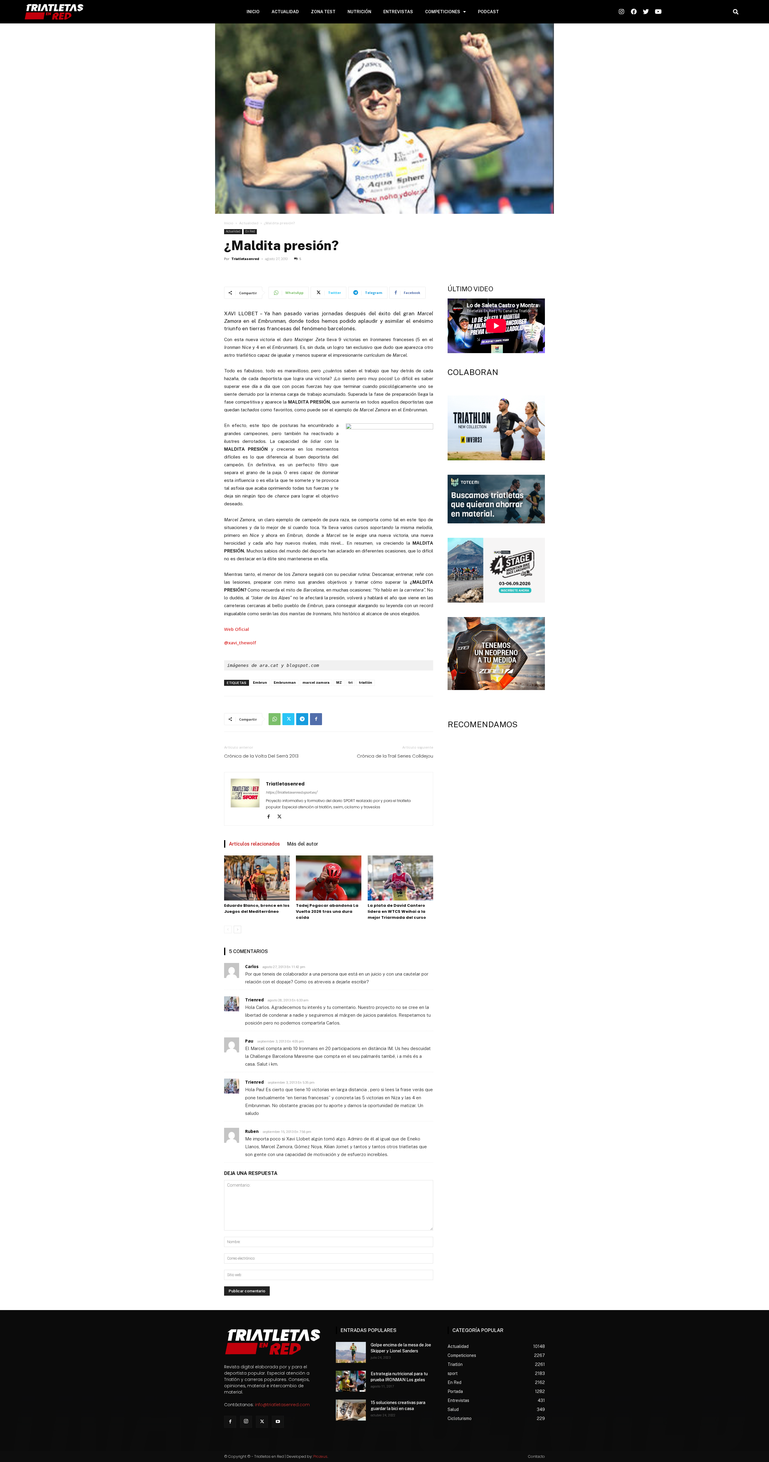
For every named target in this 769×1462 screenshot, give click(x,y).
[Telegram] (302, 719)
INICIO (253, 11)
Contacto (536, 1456)
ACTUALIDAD (285, 11)
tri (350, 683)
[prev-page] (228, 929)
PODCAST (488, 11)
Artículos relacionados (254, 844)
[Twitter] (288, 719)
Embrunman (285, 683)
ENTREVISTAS (398, 11)
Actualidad (248, 223)
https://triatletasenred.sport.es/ (291, 792)
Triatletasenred (245, 259)
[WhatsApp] (275, 719)
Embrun (260, 683)
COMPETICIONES (442, 11)
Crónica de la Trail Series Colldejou (395, 756)
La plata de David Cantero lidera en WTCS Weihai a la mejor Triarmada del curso (397, 911)
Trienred (254, 1000)
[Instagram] (246, 1422)
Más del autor (302, 844)
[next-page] (237, 929)
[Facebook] (316, 719)
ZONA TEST (323, 11)
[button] (735, 12)
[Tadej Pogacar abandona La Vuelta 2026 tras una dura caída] (328, 878)
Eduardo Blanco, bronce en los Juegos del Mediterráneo (257, 908)
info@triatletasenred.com (282, 1405)
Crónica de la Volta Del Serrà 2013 (261, 756)
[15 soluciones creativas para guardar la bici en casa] (351, 1410)
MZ (339, 683)
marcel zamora (316, 683)
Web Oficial (236, 629)
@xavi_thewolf (240, 643)
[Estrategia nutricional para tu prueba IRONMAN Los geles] (351, 1381)
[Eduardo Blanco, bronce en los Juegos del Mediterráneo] (257, 878)
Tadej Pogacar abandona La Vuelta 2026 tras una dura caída (327, 911)
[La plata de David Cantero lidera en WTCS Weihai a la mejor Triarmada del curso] (400, 878)
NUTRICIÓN (359, 11)
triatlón (365, 683)
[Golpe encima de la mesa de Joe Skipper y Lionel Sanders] (351, 1352)
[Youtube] (278, 1422)
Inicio (228, 223)
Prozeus (320, 1456)
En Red (250, 231)
